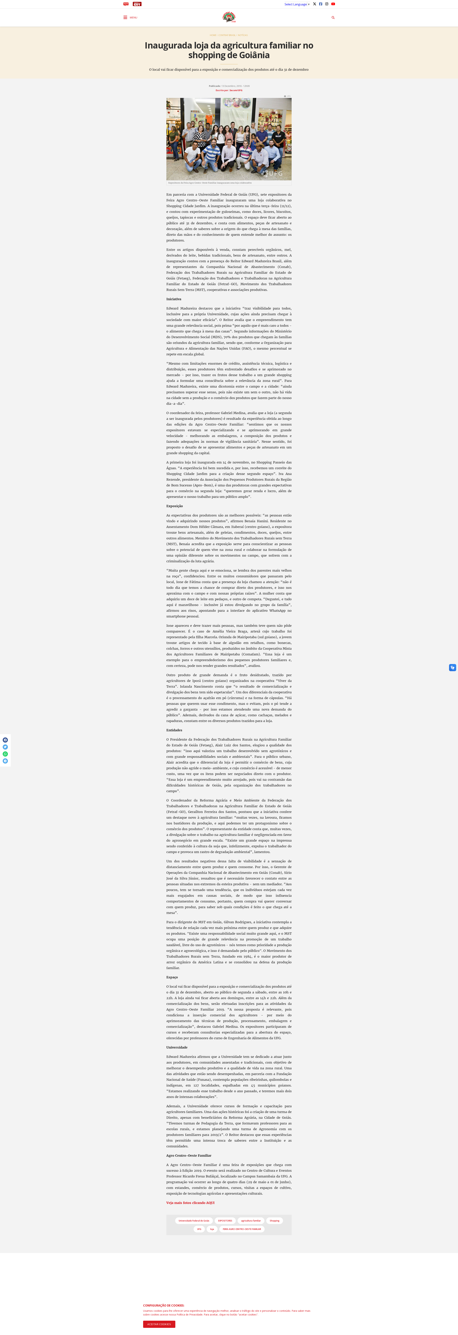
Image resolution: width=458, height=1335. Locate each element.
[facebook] (320, 4)
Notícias (243, 35)
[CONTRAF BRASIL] (229, 17)
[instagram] (326, 4)
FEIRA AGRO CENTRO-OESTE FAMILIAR (242, 1229)
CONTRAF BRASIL (227, 35)
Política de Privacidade (190, 1314)
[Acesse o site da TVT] (125, 5)
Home (213, 35)
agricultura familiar (251, 1220)
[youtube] (333, 4)
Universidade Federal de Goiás (194, 1220)
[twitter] (314, 4)
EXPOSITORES (225, 1220)
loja (212, 1229)
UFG (199, 1229)
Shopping (274, 1220)
